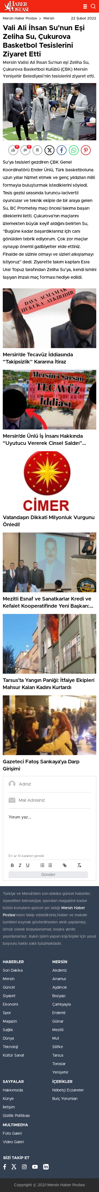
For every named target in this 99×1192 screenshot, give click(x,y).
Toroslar (59, 1064)
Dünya (8, 1038)
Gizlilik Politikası (16, 1116)
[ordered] (42, 865)
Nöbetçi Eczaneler (68, 1090)
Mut (55, 1038)
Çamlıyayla (61, 1004)
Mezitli (58, 1030)
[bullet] (50, 865)
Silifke (57, 1047)
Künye (8, 1099)
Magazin (10, 1021)
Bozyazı (58, 996)
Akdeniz (59, 970)
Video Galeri (13, 1142)
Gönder (48, 875)
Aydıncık (59, 987)
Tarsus (58, 1055)
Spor (7, 1013)
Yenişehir (60, 1072)
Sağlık (8, 1030)
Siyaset (9, 996)
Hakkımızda (13, 1090)
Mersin (48, 18)
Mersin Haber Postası (20, 18)
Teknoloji (10, 1047)
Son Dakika (13, 970)
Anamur (59, 979)
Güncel (9, 987)
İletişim (9, 1107)
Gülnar (58, 1021)
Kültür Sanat (13, 1055)
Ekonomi (10, 1004)
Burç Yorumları (65, 1099)
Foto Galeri (12, 1134)
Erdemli (58, 1013)
